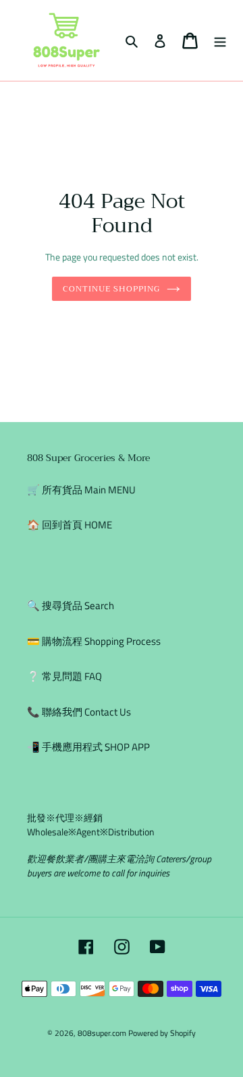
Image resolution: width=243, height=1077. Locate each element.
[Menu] (220, 40)
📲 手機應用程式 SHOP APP (88, 747)
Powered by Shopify (162, 1033)
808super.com (102, 1033)
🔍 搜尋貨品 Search (70, 605)
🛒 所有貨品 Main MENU (81, 489)
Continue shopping (111, 288)
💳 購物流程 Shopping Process (94, 641)
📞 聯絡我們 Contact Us (79, 712)
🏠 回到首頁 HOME (69, 524)
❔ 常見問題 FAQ (64, 676)
